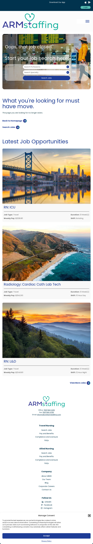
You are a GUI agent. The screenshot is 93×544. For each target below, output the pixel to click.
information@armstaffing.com (49, 415)
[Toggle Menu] (87, 21)
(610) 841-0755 (48, 412)
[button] (89, 515)
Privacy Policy (46, 541)
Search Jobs (46, 78)
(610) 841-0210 (49, 410)
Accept (46, 535)
